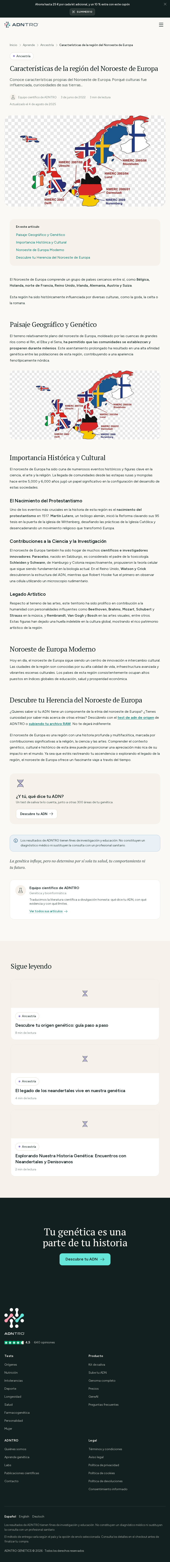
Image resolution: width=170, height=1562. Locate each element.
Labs (7, 1465)
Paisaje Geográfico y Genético (40, 235)
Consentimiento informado (108, 1489)
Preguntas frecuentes (104, 1405)
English (24, 1516)
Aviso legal (96, 1457)
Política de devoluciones (106, 1481)
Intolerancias (13, 1381)
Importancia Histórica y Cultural (41, 242)
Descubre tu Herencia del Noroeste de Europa (53, 257)
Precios (94, 1389)
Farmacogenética (17, 1413)
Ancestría (47, 45)
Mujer (8, 1429)
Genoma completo (102, 1381)
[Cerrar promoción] (165, 9)
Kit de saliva (97, 1365)
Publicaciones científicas (21, 1473)
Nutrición (11, 1373)
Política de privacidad (104, 1465)
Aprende (29, 45)
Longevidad (12, 1397)
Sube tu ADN (98, 1373)
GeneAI (93, 1397)
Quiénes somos (15, 1449)
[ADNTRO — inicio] (21, 25)
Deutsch (38, 1516)
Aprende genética (16, 1457)
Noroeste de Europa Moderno (40, 250)
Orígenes (10, 1365)
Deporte (10, 1389)
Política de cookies (102, 1473)
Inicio (13, 45)
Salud (8, 1405)
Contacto (11, 1481)
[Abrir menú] (161, 24)
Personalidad (13, 1421)
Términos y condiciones (105, 1449)
